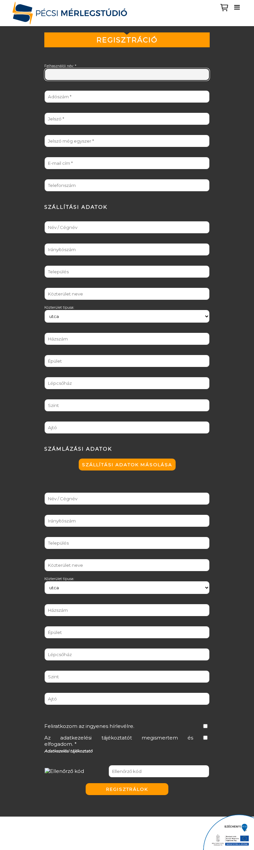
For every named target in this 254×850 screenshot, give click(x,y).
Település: (52, 263)
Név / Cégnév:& (57, 490)
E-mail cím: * (55, 155)
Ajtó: (48, 419)
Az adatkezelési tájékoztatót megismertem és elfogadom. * (118, 741)
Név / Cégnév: (56, 219)
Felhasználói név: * (60, 66)
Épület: (50, 352)
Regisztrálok (127, 789)
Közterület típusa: (59, 307)
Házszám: (52, 330)
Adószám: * (54, 88)
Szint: (49, 397)
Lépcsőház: (54, 375)
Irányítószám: (55, 241)
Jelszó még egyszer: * (63, 132)
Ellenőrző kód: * (57, 762)
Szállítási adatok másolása (127, 464)
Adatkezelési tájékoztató (68, 750)
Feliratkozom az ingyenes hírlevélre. (89, 726)
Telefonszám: (55, 177)
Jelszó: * (51, 110)
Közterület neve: (58, 285)
